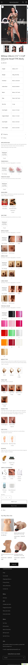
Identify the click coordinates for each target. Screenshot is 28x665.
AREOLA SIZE (4, 256)
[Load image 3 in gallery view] (21, 49)
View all (14, 564)
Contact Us (5, 588)
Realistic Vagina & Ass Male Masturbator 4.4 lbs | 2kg (19, 533)
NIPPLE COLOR (4, 231)
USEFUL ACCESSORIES (6, 467)
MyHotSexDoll (12, 664)
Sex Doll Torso (6, 636)
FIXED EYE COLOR (5, 176)
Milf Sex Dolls (6, 632)
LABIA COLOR (4, 281)
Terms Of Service (6, 585)
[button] (1, 2)
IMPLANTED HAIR (5, 142)
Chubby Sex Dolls (7, 604)
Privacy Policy (6, 582)
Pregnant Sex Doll (7, 607)
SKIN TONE (3, 215)
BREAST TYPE (4, 359)
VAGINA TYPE (4, 408)
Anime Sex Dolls (6, 614)
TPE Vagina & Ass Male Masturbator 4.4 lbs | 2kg (19, 555)
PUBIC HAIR (4, 380)
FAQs (4, 572)
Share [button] (4, 510)
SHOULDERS (4, 192)
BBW (4, 601)
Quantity (3, 494)
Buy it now (14, 505)
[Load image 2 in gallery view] (14, 49)
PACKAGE (3, 448)
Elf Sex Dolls (6, 626)
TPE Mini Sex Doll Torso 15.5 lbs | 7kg (7, 555)
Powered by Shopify (17, 664)
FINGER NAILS (4, 161)
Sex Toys (5, 623)
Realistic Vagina (4, 532)
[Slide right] (26, 49)
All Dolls (5, 597)
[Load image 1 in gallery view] (7, 49)
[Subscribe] (23, 657)
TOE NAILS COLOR (5, 306)
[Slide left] (1, 49)
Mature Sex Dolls (7, 629)
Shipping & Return (7, 579)
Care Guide (5, 576)
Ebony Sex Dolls (6, 610)
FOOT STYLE (4, 429)
